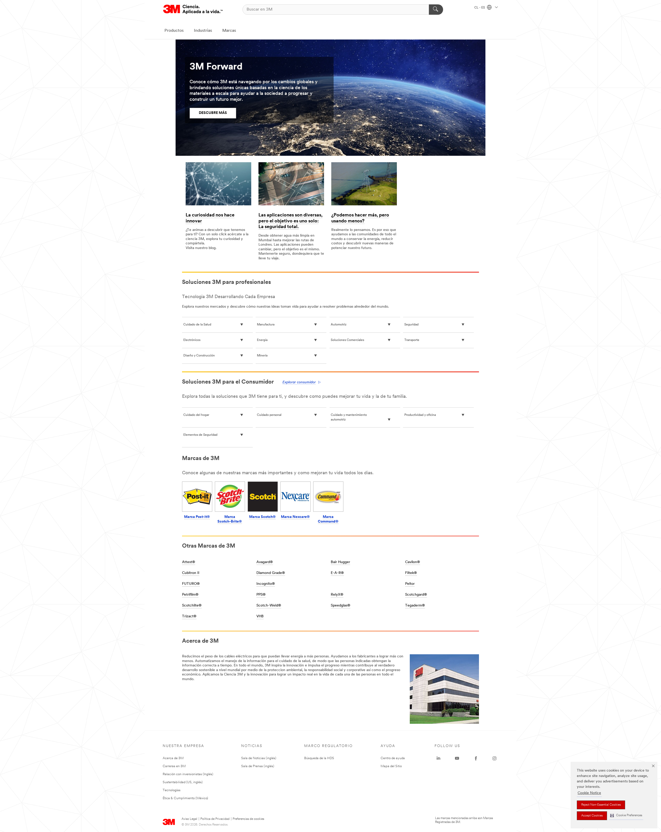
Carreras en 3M (174, 766)
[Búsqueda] (436, 9)
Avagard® (264, 562)
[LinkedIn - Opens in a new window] (438, 758)
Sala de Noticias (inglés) (258, 758)
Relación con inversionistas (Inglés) (188, 774)
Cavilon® (412, 562)
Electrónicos (191, 340)
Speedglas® (340, 606)
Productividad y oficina (420, 415)
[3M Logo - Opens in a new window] (193, 9)
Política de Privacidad (215, 819)
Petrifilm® (190, 595)
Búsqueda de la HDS (319, 758)
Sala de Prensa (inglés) (257, 766)
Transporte (411, 340)
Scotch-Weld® (268, 606)
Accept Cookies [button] (592, 815)
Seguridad (411, 324)
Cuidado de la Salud (197, 324)
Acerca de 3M (173, 758)
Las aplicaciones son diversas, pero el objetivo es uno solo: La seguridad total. (290, 221)
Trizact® (189, 616)
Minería (262, 355)
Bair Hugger (340, 562)
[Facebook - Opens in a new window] (476, 758)
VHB (260, 616)
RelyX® (337, 595)
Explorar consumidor (299, 382)
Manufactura (265, 324)
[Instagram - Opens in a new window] (494, 758)
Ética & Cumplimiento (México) (185, 798)
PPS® (261, 595)
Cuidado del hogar (196, 415)
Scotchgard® (416, 595)
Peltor (410, 584)
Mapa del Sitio (391, 766)
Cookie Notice (589, 793)
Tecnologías (171, 790)
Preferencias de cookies (248, 819)
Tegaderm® (415, 606)
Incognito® (265, 584)
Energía (262, 340)
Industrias (203, 31)
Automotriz (339, 324)
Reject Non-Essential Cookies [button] (601, 804)
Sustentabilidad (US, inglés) (183, 782)
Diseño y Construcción (199, 355)
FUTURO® (191, 584)
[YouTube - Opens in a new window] (457, 758)
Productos (174, 31)
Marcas (229, 31)
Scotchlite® (192, 606)
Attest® (188, 562)
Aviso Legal (189, 819)
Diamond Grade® (270, 573)
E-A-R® (337, 573)
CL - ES (480, 7)
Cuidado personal (269, 415)
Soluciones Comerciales (347, 340)
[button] (626, 815)
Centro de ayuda (393, 758)
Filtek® (411, 573)
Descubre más (213, 113)
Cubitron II (190, 573)
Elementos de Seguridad (200, 435)
